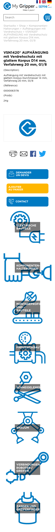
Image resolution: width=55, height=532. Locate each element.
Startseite (10, 26)
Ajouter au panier (15, 188)
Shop (22, 26)
